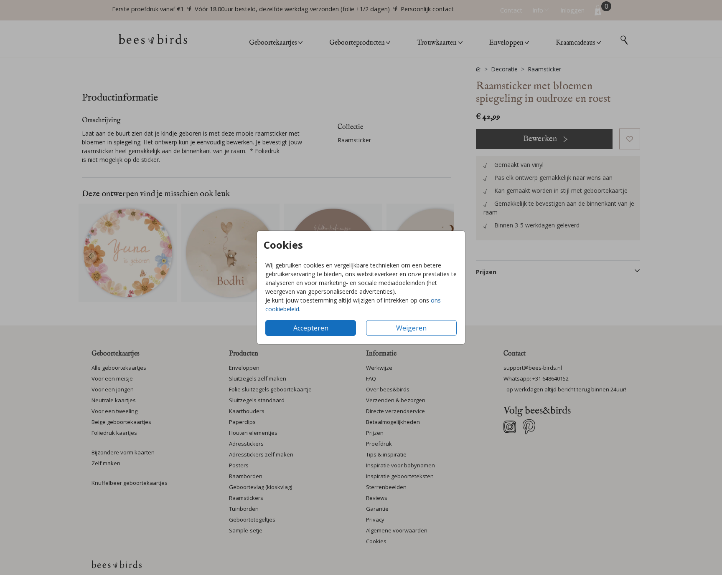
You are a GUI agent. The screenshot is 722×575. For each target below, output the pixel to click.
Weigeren (411, 328)
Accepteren (310, 328)
